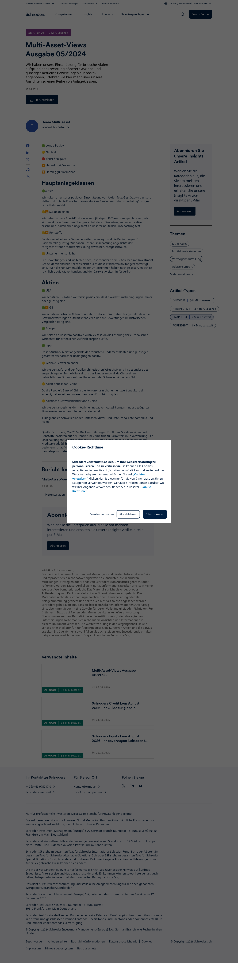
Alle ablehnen (128, 514)
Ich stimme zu (155, 514)
